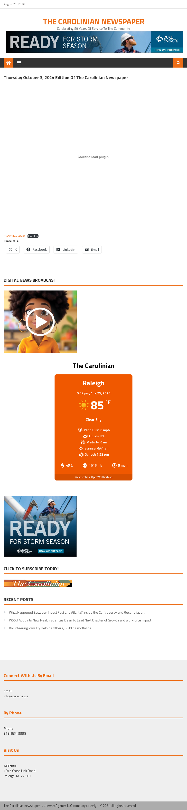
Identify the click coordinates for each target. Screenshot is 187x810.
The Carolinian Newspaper (93, 21)
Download (33, 236)
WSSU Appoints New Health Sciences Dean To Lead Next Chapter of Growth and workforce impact (80, 620)
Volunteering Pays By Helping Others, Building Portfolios (50, 627)
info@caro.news (16, 696)
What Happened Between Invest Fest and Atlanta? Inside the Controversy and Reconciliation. (77, 612)
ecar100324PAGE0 (14, 236)
